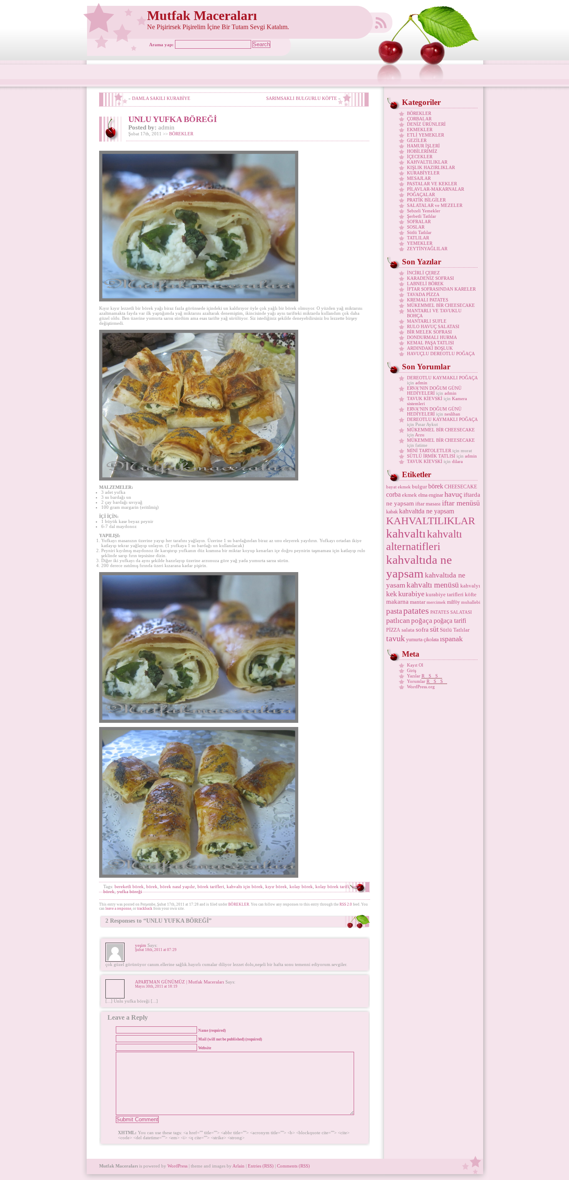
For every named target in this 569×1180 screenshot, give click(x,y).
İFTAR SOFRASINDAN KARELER (441, 288)
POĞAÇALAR (421, 194)
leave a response (118, 908)
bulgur (419, 486)
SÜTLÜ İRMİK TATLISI (431, 455)
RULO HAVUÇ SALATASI (433, 326)
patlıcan (398, 620)
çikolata (431, 639)
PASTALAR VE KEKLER (432, 183)
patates (416, 610)
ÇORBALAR (419, 118)
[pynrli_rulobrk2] (198, 478)
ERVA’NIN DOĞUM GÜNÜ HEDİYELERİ (434, 391)
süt (434, 629)
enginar (436, 495)
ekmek (409, 495)
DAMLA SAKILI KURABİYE (161, 98)
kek (391, 594)
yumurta (414, 639)
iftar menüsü (461, 503)
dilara (457, 461)
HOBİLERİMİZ (422, 151)
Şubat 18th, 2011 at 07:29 (156, 950)
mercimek (436, 602)
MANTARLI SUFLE (427, 321)
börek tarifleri (210, 886)
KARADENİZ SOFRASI (430, 278)
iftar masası (428, 503)
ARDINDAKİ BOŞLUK (430, 348)
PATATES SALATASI (451, 612)
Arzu (419, 434)
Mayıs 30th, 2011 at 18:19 (156, 986)
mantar (417, 602)
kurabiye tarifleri (445, 594)
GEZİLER (417, 140)
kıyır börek (276, 886)
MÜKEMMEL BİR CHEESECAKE (441, 305)
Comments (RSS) (293, 1165)
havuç (453, 494)
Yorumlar (427, 681)
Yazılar (424, 675)
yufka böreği (129, 891)
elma (422, 495)
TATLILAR (418, 237)
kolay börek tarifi (332, 886)
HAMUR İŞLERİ (423, 145)
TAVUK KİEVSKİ (424, 398)
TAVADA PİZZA (423, 294)
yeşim (140, 945)
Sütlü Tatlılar (419, 232)
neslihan (452, 413)
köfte (471, 594)
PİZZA (393, 630)
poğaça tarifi (450, 620)
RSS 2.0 (345, 904)
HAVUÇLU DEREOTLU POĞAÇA (441, 353)
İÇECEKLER (419, 156)
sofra (422, 629)
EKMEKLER (419, 129)
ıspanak (451, 639)
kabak (392, 512)
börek (151, 886)
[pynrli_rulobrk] (198, 299)
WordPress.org (421, 686)
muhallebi (470, 602)
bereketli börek (129, 886)
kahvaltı (406, 533)
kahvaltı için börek (245, 886)
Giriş (411, 670)
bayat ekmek (398, 487)
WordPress (177, 1165)
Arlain (238, 1165)
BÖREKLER (181, 133)
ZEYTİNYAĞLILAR (427, 248)
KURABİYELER (423, 172)
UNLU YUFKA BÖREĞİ (172, 119)
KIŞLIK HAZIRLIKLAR (431, 167)
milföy (453, 602)
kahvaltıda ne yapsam (419, 566)
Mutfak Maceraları (202, 15)
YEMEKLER (419, 243)
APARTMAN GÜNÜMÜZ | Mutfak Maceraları (179, 981)
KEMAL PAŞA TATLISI (430, 342)
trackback (144, 908)
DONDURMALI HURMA (432, 337)
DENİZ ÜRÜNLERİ (426, 124)
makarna (397, 601)
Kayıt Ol (415, 664)
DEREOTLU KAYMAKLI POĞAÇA (442, 377)
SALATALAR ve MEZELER (434, 205)
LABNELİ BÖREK (425, 283)
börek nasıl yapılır (177, 886)
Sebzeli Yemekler (423, 210)
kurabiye (411, 594)
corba (393, 494)
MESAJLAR (419, 178)
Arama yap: (161, 44)
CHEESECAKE (460, 487)
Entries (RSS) (261, 1165)
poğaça (421, 621)
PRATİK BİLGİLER (426, 199)
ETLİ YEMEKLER (425, 134)
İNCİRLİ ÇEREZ (423, 272)
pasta (394, 611)
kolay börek (301, 886)
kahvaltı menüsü (433, 584)
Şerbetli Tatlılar (421, 216)
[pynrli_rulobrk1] (198, 721)
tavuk (395, 638)
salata (408, 630)
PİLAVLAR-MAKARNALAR (435, 189)
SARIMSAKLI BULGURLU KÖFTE (301, 98)
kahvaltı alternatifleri (424, 540)
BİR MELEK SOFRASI (429, 331)
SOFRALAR (419, 221)
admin (421, 382)
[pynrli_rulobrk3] (198, 876)
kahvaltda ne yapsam (426, 511)
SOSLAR (415, 226)
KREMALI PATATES (427, 299)
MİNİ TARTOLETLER (429, 450)
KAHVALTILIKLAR (427, 161)
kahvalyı (470, 586)
